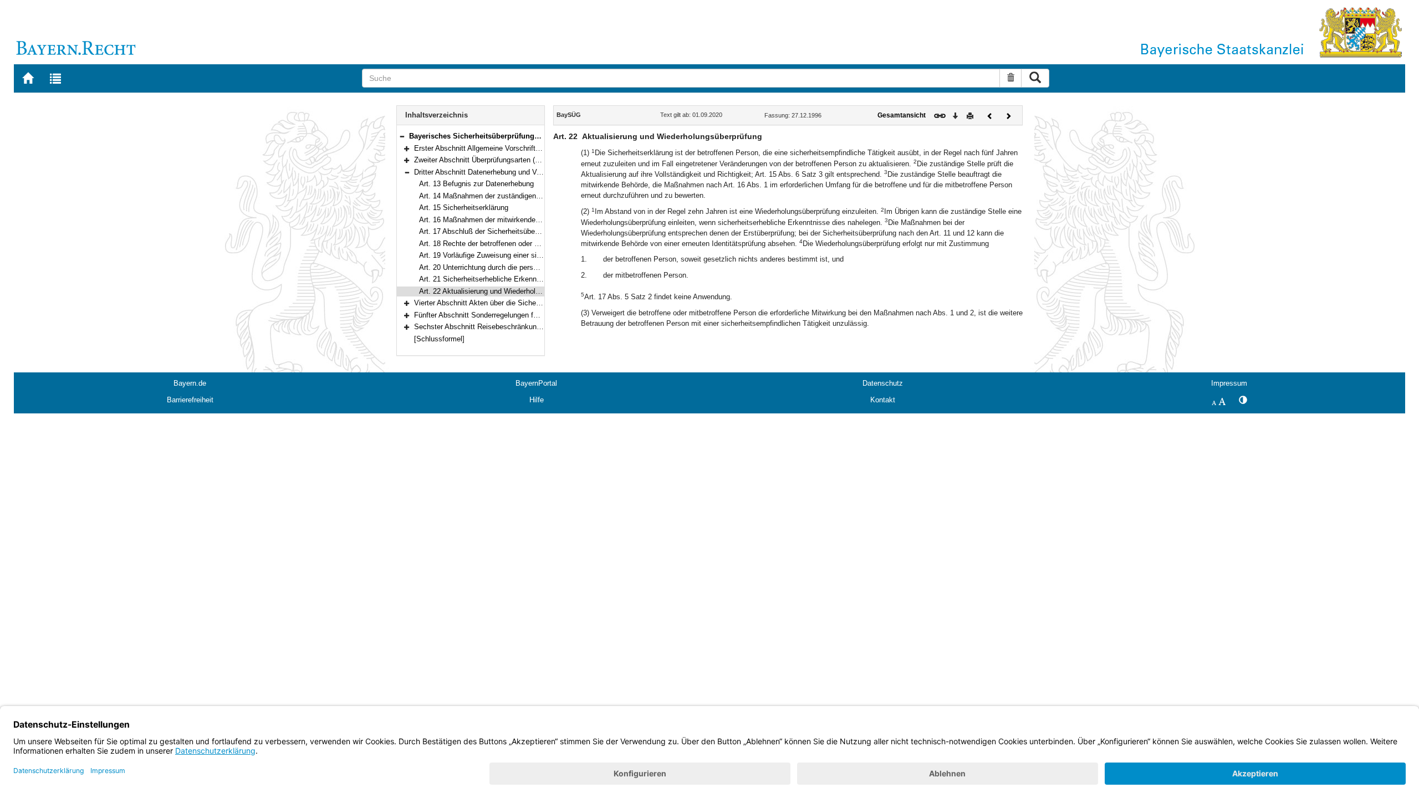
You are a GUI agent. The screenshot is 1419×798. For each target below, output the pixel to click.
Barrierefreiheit (190, 400)
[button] (402, 136)
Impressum (1229, 383)
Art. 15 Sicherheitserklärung (463, 207)
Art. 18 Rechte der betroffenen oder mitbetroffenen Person (512, 243)
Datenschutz (882, 383)
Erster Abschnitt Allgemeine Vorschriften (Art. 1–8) (494, 148)
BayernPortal (536, 383)
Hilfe (536, 400)
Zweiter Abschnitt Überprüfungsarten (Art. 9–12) (490, 160)
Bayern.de (189, 383)
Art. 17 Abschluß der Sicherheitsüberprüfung (490, 231)
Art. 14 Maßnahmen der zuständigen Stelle (488, 196)
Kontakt (882, 400)
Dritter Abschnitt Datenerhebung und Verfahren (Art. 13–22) (508, 172)
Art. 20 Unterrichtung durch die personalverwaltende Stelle (512, 267)
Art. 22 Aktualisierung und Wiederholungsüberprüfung (504, 291)
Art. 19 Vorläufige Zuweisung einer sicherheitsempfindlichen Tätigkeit (529, 255)
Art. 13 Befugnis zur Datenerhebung (476, 184)
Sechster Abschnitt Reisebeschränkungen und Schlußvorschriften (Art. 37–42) (539, 327)
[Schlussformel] (439, 339)
